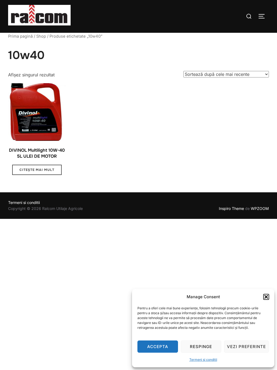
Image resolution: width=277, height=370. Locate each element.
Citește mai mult (36, 170)
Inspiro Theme (231, 208)
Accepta (157, 346)
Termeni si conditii (203, 360)
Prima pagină (20, 36)
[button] (266, 297)
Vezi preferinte (246, 346)
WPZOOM (260, 208)
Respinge (201, 346)
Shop (41, 36)
